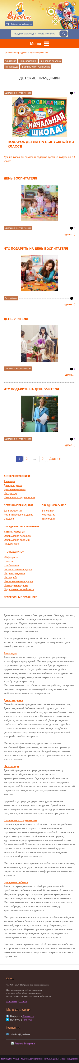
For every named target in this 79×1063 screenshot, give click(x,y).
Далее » (55, 458)
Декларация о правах (10, 1059)
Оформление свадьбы (17, 539)
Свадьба (9, 518)
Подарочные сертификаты (19, 589)
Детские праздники (17, 476)
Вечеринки (48, 510)
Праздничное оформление (21, 526)
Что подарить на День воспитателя (36, 248)
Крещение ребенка (50, 61)
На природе (11, 66)
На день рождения (14, 573)
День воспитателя (20, 178)
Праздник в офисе (54, 505)
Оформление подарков (17, 535)
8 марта (8, 561)
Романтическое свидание (18, 514)
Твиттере (27, 1019)
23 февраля (11, 557)
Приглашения (11, 544)
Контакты (11, 1001)
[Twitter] (66, 4)
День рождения (28, 61)
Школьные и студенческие (35, 66)
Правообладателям (70, 1059)
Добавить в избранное (21, 24)
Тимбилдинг (49, 518)
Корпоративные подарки (18, 569)
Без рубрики (11, 298)
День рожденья (13, 700)
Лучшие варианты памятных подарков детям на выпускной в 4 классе (39, 158)
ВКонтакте (28, 1016)
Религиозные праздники (20, 597)
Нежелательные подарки (18, 581)
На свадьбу (10, 577)
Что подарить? (14, 552)
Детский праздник (14, 531)
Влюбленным (11, 565)
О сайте (23, 1001)
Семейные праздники (18, 505)
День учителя (16, 319)
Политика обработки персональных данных (40, 1059)
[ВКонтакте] (74, 4)
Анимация (10, 61)
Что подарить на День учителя (31, 389)
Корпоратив (48, 514)
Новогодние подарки (16, 585)
